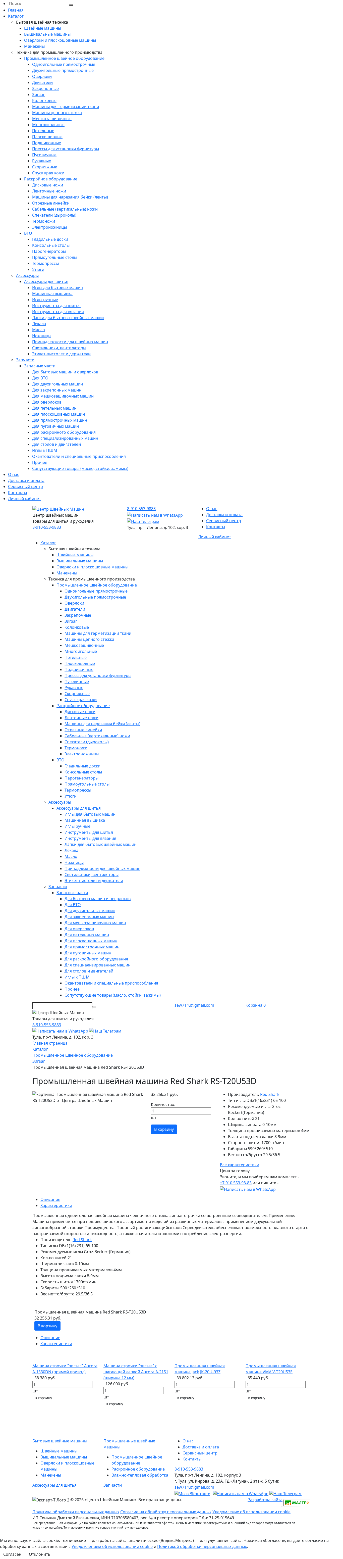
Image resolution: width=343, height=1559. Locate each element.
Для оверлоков (47, 402)
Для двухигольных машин (57, 384)
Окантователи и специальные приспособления (79, 456)
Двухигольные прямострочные (63, 70)
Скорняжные (44, 167)
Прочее (39, 462)
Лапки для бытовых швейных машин (68, 317)
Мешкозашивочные (52, 118)
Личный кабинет (24, 498)
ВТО (28, 233)
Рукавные (41, 161)
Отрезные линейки (51, 203)
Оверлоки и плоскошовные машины (60, 40)
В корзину (164, 1129)
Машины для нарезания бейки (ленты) (70, 197)
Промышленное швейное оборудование (64, 58)
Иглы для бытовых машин (57, 287)
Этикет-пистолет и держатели (61, 354)
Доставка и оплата (26, 480)
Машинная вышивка (52, 293)
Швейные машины (42, 28)
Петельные (43, 130)
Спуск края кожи (48, 173)
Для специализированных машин (65, 438)
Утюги (38, 269)
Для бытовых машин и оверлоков (65, 372)
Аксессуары (27, 275)
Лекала (39, 323)
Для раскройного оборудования (64, 432)
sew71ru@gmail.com (194, 1005)
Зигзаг (38, 94)
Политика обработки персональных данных (75, 1512)
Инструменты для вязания (58, 311)
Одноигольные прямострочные (63, 64)
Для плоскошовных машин (58, 414)
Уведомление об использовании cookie (251, 1512)
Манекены (34, 46)
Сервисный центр (25, 486)
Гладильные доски (50, 239)
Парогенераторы (49, 251)
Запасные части (39, 366)
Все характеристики (239, 1164)
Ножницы (41, 335)
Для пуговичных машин (55, 426)
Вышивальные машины (47, 34)
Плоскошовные (47, 136)
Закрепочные (45, 88)
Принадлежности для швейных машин (70, 342)
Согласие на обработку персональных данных (165, 1512)
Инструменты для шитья (56, 305)
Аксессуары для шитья (46, 281)
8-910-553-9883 (46, 527)
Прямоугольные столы (54, 257)
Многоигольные (48, 124)
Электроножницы (49, 227)
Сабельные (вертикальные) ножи (65, 209)
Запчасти (25, 360)
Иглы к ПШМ (44, 450)
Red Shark (269, 1094)
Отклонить (39, 1554)
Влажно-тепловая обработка (139, 1475)
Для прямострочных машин (59, 420)
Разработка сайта (265, 1499)
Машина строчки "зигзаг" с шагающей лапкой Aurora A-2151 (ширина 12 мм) (135, 1372)
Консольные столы (51, 245)
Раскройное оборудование (50, 179)
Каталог (16, 16)
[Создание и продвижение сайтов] (296, 1502)
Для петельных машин (54, 408)
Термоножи (43, 221)
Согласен (12, 1554)
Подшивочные (46, 142)
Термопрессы (45, 263)
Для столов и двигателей (56, 444)
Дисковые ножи (47, 185)
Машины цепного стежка (57, 112)
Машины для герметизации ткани (65, 106)
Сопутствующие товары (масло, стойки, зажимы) (80, 468)
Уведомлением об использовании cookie (112, 1546)
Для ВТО (40, 378)
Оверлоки (42, 76)
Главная (16, 10)
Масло (38, 329)
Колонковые (44, 100)
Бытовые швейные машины (59, 1441)
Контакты (17, 492)
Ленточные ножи (49, 191)
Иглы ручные (45, 299)
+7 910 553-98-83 (236, 1183)
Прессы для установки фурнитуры (65, 149)
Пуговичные (44, 155)
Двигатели (42, 82)
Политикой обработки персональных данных (202, 1546)
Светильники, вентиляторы (59, 348)
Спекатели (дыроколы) (54, 215)
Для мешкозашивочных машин (63, 396)
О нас (13, 474)
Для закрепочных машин (56, 390)
